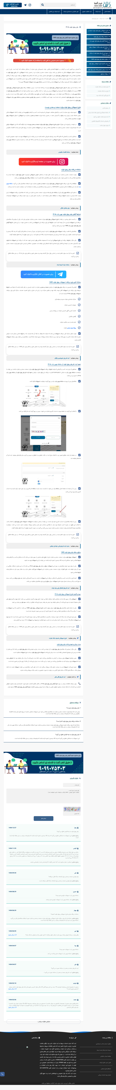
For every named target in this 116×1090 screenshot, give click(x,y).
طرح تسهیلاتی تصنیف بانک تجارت (58, 638)
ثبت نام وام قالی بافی (60, 677)
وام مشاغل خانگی (64, 208)
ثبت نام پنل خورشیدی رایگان (62, 358)
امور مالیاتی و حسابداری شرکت (70, 12)
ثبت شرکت (98, 12)
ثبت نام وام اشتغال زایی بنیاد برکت (60, 588)
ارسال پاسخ (12, 935)
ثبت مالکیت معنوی (86, 12)
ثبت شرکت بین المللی (54, 12)
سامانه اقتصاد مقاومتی (64, 152)
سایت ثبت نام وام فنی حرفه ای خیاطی (59, 546)
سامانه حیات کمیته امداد (63, 265)
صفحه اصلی (107, 12)
